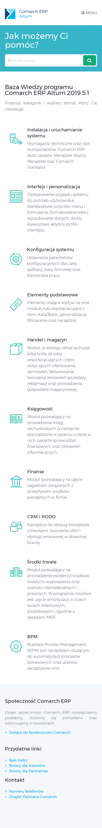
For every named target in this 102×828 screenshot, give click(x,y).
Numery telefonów (26, 791)
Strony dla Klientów (27, 765)
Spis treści (18, 760)
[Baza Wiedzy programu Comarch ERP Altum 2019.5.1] (26, 13)
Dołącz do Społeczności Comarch (40, 732)
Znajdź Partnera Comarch (33, 796)
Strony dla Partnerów (28, 771)
